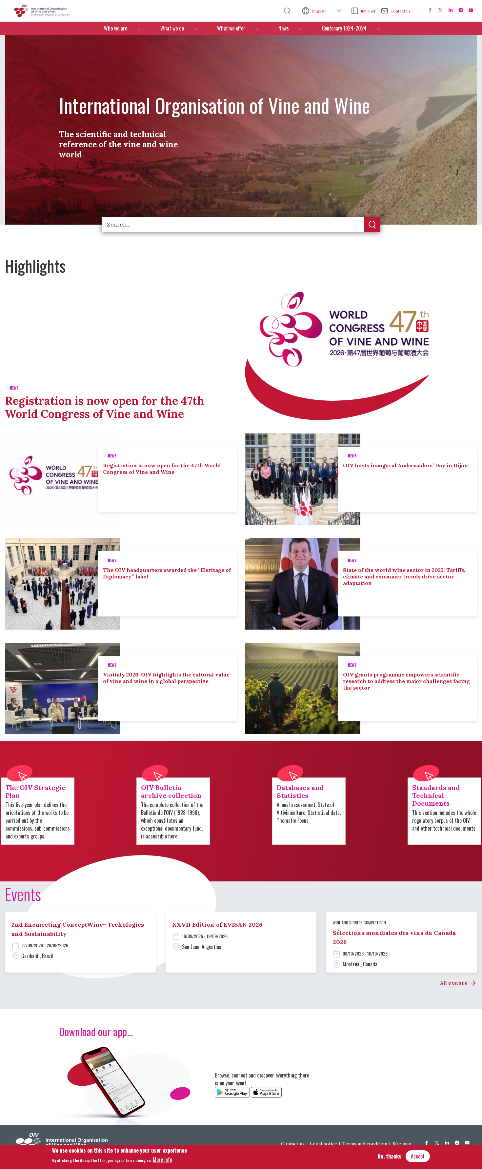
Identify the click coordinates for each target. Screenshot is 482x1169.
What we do (172, 28)
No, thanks (389, 1156)
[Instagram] (460, 10)
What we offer (231, 28)
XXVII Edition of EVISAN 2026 (217, 924)
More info (162, 1159)
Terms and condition (364, 1144)
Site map (402, 1144)
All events (453, 983)
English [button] (319, 11)
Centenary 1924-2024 (344, 28)
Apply (372, 225)
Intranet (368, 11)
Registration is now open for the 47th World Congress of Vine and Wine (104, 407)
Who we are (115, 28)
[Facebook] (430, 10)
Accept (418, 1156)
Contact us (401, 11)
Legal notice (323, 1144)
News (283, 28)
